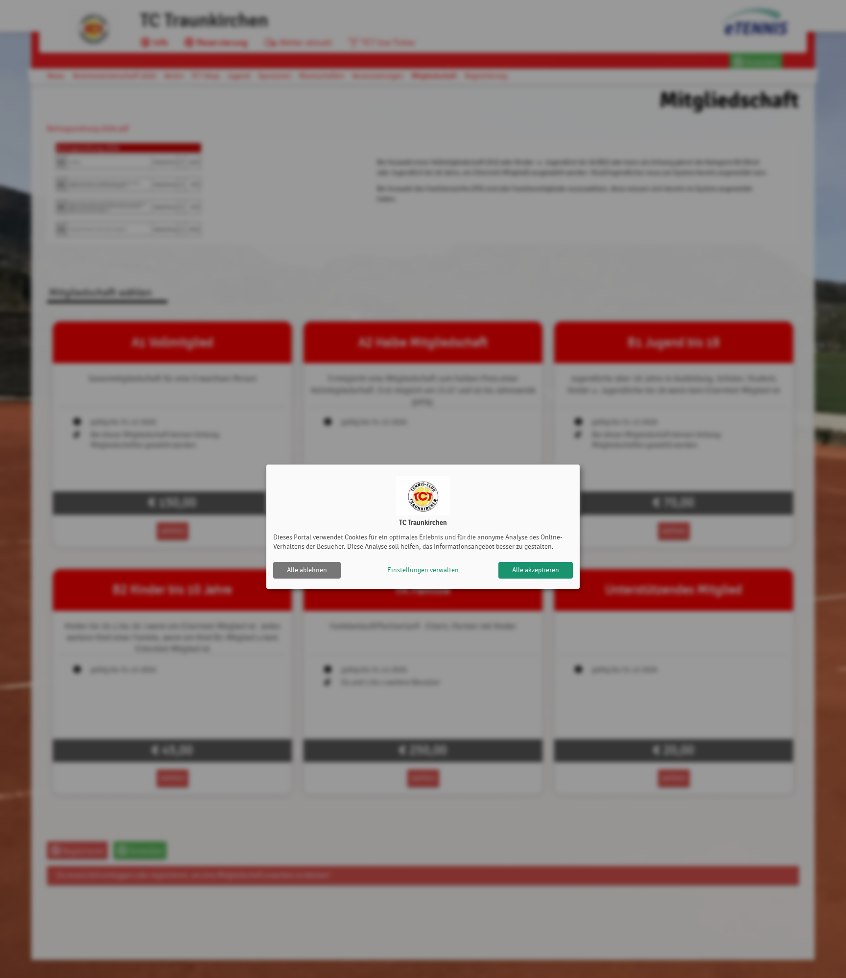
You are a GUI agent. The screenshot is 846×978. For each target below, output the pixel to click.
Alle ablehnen (307, 570)
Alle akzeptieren (535, 570)
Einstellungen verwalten (423, 570)
